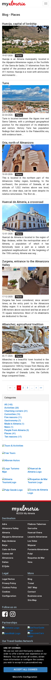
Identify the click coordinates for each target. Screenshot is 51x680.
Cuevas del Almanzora (7, 555)
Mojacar (32, 545)
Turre (5, 83)
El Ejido (5, 566)
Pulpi (30, 553)
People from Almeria (16, 430)
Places (19, 56)
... (32, 387)
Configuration (30, 677)
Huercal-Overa (35, 532)
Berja (4, 545)
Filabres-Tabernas (37, 524)
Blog (30, 579)
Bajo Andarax (9, 541)
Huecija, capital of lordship (19, 23)
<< (10, 387)
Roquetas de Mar (36, 558)
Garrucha (32, 528)
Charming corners (16, 411)
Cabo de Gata (9, 549)
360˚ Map (32, 587)
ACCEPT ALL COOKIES (25, 669)
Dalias (5, 562)
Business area (35, 596)
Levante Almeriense (37, 537)
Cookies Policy (9, 587)
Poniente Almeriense (38, 549)
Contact (32, 591)
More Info (17, 677)
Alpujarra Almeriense (12, 537)
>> (41, 387)
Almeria (6, 532)
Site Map (32, 600)
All (8, 404)
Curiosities (12, 414)
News (8, 427)
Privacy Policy (9, 583)
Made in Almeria (14, 423)
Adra (4, 524)
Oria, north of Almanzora (18, 142)
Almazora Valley (10, 528)
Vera (30, 562)
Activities (11, 407)
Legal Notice (8, 579)
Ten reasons (13, 436)
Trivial (31, 583)
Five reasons (13, 417)
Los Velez (32, 541)
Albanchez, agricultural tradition (22, 324)
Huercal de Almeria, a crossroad (22, 202)
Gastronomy (12, 420)
